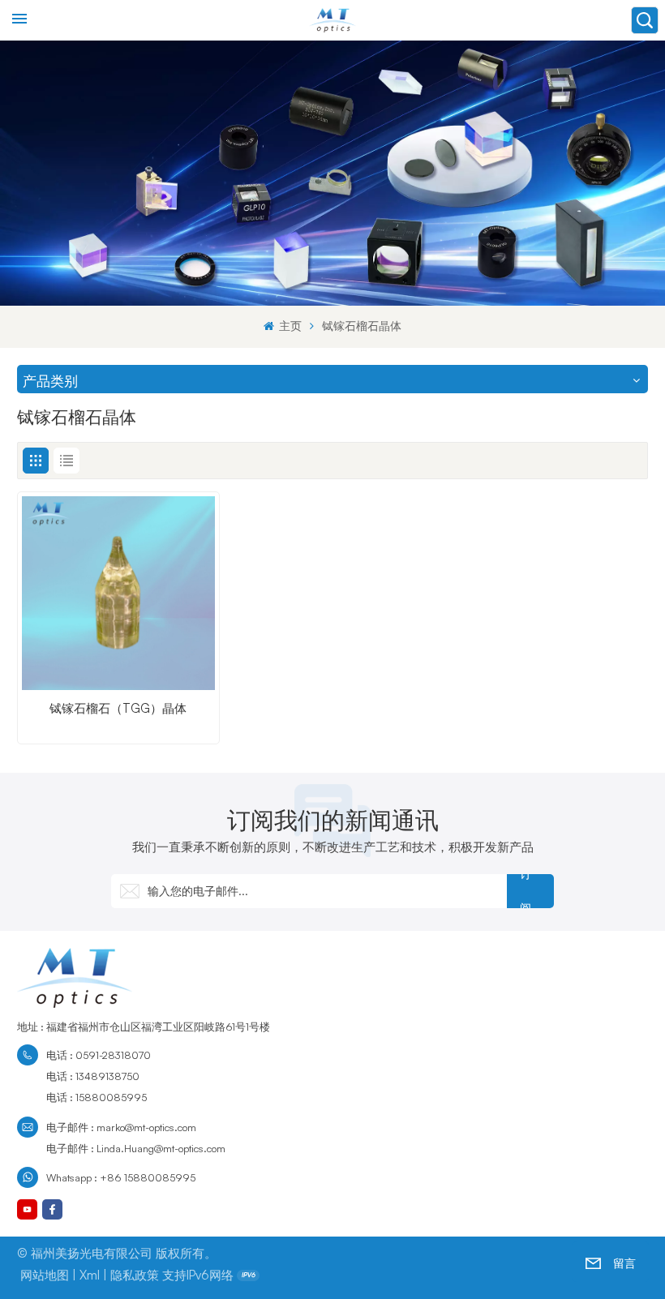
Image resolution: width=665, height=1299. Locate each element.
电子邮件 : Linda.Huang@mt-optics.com (135, 1148)
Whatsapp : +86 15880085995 (120, 1177)
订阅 (525, 891)
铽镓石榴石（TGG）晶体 (118, 709)
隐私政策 (134, 1275)
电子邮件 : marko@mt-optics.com (121, 1127)
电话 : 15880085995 (96, 1097)
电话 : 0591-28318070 (98, 1054)
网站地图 (44, 1275)
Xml (89, 1275)
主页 (289, 325)
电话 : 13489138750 (92, 1076)
